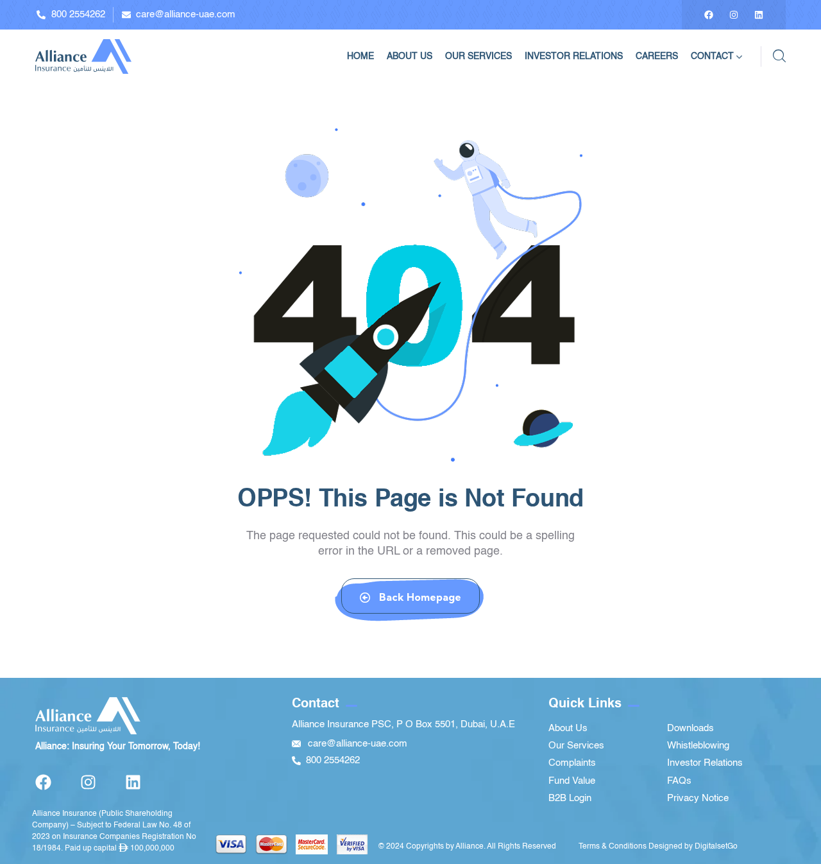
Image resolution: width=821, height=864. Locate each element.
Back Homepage (419, 597)
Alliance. (470, 847)
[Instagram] (733, 14)
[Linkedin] (758, 14)
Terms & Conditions (613, 847)
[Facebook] (708, 14)
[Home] (83, 56)
